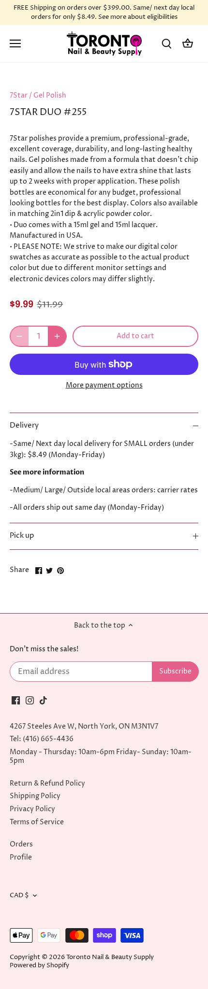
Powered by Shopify (39, 965)
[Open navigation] (15, 43)
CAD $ (19, 895)
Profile (21, 857)
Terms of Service (37, 822)
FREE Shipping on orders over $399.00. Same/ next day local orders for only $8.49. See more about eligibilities (104, 12)
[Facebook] (16, 700)
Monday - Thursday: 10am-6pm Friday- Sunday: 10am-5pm (101, 756)
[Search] (166, 43)
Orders (21, 844)
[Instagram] (30, 700)
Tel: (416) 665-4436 (42, 739)
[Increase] (57, 336)
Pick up (22, 536)
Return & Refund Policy (47, 783)
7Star (19, 95)
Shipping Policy (35, 796)
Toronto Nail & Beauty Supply (110, 957)
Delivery (24, 425)
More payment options (104, 385)
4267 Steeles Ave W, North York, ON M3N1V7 (84, 726)
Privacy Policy (32, 809)
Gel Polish (49, 95)
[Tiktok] (43, 700)
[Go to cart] (187, 43)
